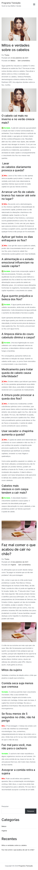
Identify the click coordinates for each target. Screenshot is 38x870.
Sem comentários (24, 60)
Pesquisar (5, 806)
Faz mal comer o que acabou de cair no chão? (19, 549)
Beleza (13, 60)
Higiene (13, 565)
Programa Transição (11, 3)
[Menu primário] (34, 4)
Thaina (6, 55)
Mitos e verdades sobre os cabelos (14, 845)
